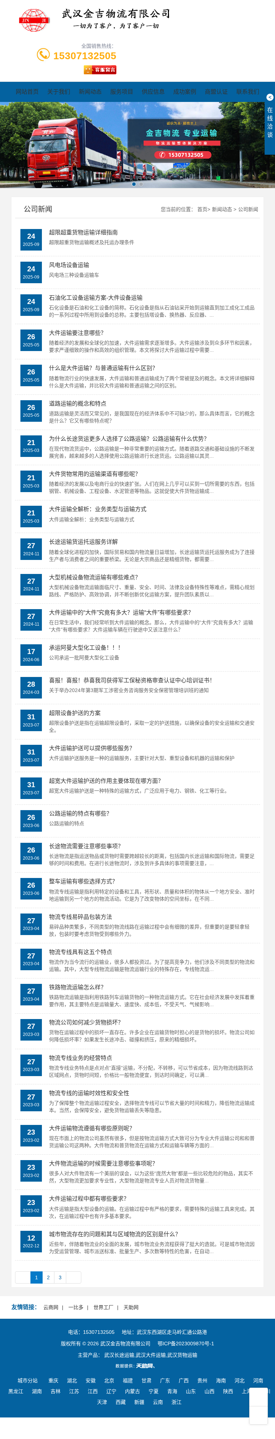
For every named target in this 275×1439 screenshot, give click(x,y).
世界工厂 (103, 1307)
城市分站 (28, 1380)
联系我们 (247, 92)
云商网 (50, 1307)
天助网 (131, 1307)
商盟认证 (216, 92)
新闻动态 (90, 92)
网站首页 (27, 92)
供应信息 (153, 92)
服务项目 (121, 92)
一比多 (75, 1307)
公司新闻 (248, 209)
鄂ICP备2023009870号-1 (186, 1343)
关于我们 (58, 92)
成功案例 (184, 92)
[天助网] (137, 1365)
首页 (202, 209)
